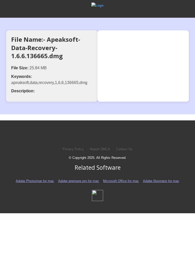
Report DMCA (100, 149)
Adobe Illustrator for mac (161, 181)
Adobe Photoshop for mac (35, 181)
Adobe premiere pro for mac (78, 181)
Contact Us (124, 149)
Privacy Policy (73, 149)
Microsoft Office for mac (121, 181)
